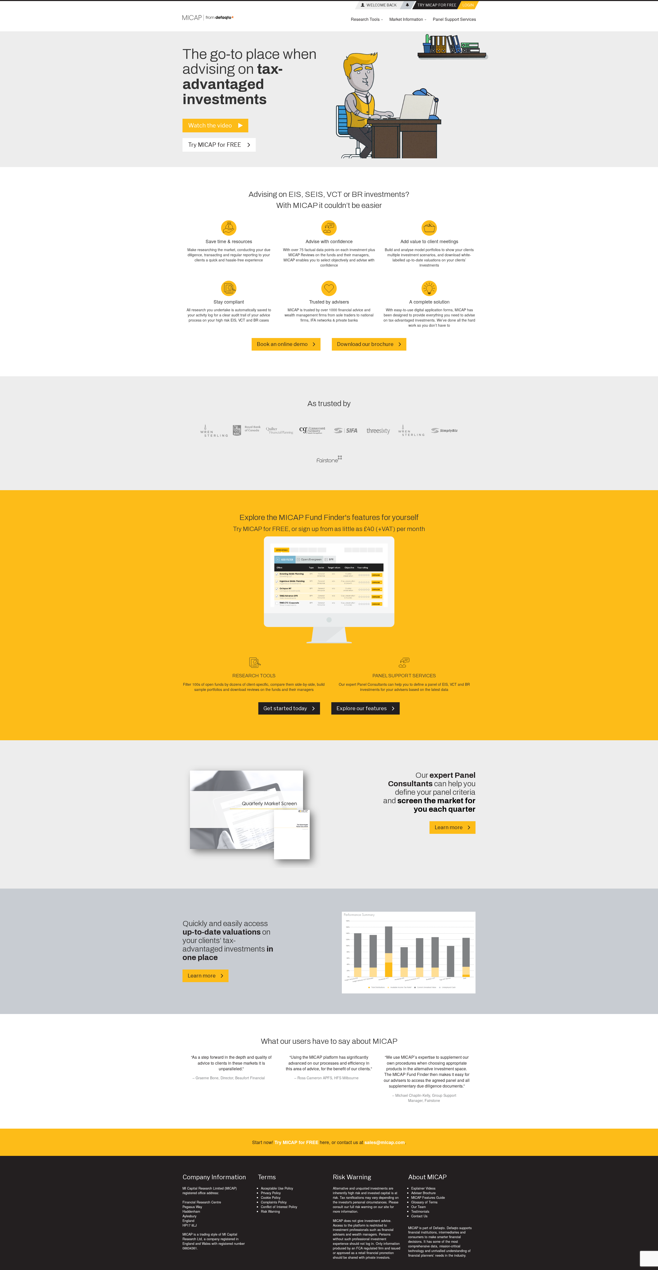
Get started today (287, 708)
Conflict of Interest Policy (279, 1206)
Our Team (418, 1206)
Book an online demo (285, 344)
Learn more (451, 827)
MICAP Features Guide (428, 1197)
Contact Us (419, 1216)
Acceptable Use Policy (277, 1188)
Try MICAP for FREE (218, 144)
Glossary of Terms (424, 1202)
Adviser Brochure (423, 1193)
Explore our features (364, 708)
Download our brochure (368, 344)
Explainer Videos (423, 1188)
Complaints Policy (274, 1202)
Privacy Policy (271, 1193)
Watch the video (213, 125)
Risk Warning (270, 1211)
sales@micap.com (384, 1142)
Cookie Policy (270, 1197)
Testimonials (420, 1211)
